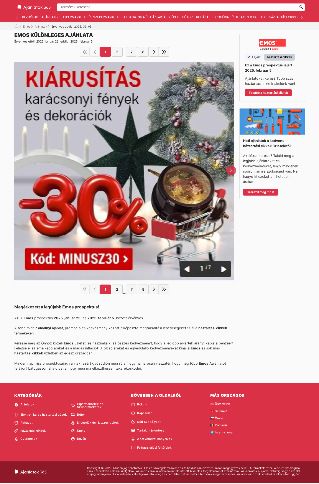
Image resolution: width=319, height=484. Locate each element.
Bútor (187, 17)
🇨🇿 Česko (217, 418)
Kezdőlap (30, 17)
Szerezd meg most (260, 192)
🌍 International (221, 432)
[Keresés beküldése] (301, 7)
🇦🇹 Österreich (220, 404)
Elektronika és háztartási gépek (151, 17)
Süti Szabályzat (149, 421)
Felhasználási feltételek (154, 447)
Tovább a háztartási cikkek (268, 92)
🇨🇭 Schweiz (218, 411)
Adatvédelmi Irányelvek (154, 439)
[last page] (164, 52)
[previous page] (95, 52)
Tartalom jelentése (150, 430)
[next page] (154, 52)
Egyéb (81, 438)
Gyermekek (28, 438)
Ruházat (203, 17)
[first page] (85, 52)
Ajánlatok (51, 17)
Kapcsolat (144, 413)
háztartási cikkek (284, 17)
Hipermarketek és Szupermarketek (92, 17)
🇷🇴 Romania (219, 425)
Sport (81, 430)
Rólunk (142, 404)
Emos (26, 26)
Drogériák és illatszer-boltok (239, 17)
